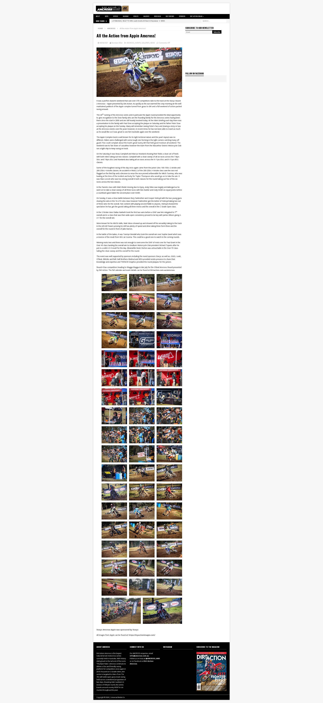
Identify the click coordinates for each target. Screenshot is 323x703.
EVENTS (138, 43)
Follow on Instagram (179, 659)
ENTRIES (115, 16)
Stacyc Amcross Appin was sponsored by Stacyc (117, 629)
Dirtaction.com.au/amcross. (162, 270)
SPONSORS (182, 16)
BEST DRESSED (170, 16)
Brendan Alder (117, 43)
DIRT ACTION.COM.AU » (197, 16)
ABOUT (98, 16)
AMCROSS (130, 43)
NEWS (106, 16)
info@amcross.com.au (139, 656)
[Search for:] (213, 21)
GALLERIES (146, 16)
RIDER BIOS (157, 16)
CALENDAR (125, 16)
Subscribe (216, 32)
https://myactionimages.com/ (142, 635)
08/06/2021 (104, 43)
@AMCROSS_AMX (153, 658)
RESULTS (135, 16)
